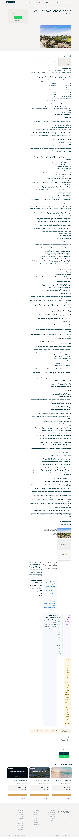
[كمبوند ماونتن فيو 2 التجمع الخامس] (17, 772)
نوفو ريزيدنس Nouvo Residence (49, 814)
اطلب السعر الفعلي (17, 18)
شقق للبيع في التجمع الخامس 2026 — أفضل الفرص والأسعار (67, 685)
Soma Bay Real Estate (19, 825)
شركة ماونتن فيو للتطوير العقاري (61, 507)
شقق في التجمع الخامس (48, 562)
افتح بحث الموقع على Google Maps (64, 112)
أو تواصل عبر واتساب (63, 756)
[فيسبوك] (70, 820)
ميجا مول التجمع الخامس (37, 595)
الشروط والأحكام (16, 835)
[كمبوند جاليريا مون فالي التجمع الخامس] (61, 772)
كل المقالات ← (67, 723)
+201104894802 (67, 816)
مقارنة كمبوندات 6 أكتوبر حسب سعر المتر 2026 (67, 718)
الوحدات (52, 2)
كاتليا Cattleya (52, 820)
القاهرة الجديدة (36, 814)
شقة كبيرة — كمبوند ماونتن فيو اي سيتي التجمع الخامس (58, 634)
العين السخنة (36, 822)
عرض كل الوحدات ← (58, 654)
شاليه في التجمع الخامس (49, 567)
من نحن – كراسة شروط (36, 2)
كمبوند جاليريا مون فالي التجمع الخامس (63, 780)
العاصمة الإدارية (36, 812)
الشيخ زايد (37, 818)
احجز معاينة (61, 795)
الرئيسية (62, 2)
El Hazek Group (20, 823)
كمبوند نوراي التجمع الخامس (50, 607)
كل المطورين (20, 812)
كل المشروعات (20, 810)
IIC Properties (20, 829)
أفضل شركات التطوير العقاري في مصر (67, 667)
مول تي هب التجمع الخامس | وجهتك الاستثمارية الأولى (50, 587)
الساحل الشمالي (36, 816)
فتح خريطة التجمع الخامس (50, 624)
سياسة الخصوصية (23, 835)
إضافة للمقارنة (17, 20)
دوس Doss (53, 810)
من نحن (21, 816)
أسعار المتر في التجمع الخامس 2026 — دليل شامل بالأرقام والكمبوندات (67, 697)
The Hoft (54, 594)
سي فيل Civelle (52, 816)
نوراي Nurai (53, 818)
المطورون (48, 2)
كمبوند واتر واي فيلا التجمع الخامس (41, 780)
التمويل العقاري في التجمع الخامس (51, 568)
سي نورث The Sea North (51, 812)
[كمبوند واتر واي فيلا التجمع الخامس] (39, 772)
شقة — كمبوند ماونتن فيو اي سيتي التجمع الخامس (58, 645)
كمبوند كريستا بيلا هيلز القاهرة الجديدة (51, 590)
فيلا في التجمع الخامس (53, 564)
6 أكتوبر (37, 810)
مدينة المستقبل (36, 824)
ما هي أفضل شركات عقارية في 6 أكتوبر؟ (67, 675)
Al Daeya (21, 827)
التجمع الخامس (61, 7)
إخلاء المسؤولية (10, 835)
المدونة (43, 2)
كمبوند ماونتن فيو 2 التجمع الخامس (19, 780)
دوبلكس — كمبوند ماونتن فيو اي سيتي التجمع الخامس (58, 623)
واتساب (68, 817)
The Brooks (53, 596)
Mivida (54, 598)
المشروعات (57, 2)
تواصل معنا (29, 2)
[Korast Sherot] (69, 2)
